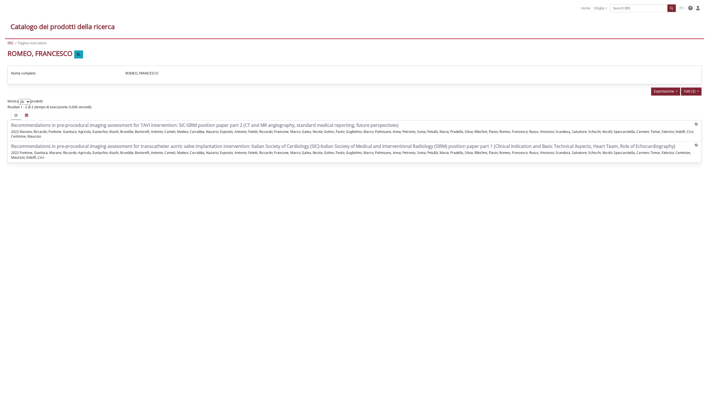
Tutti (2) (690, 91)
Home (585, 8)
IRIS (10, 43)
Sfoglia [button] (599, 8)
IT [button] (680, 8)
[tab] (16, 115)
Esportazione (664, 91)
